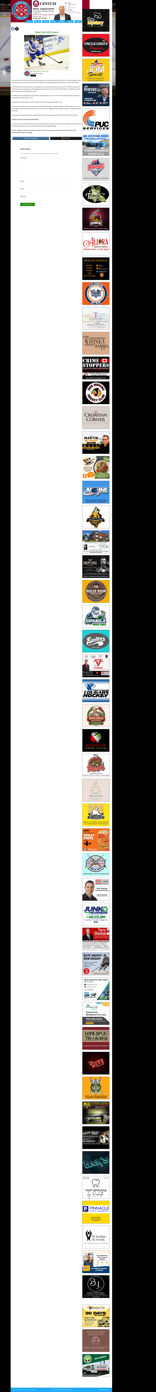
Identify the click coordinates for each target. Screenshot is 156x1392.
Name (22, 181)
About (14, 1389)
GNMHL (62, 21)
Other (78, 21)
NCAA (54, 21)
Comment (23, 158)
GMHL (45, 21)
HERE (71, 1389)
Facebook (33, 1389)
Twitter (27, 1389)
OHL (29, 21)
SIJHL (70, 21)
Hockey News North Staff (40, 71)
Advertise (20, 1389)
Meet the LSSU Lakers (46, 32)
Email (22, 188)
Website (23, 196)
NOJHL (37, 21)
